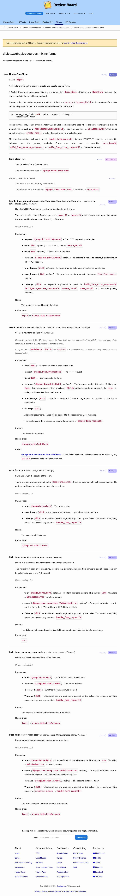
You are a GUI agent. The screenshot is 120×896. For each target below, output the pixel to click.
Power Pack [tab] (34, 22)
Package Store (62, 872)
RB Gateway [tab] (70, 22)
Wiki (75, 867)
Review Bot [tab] (48, 22)
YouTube (98, 877)
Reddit (98, 858)
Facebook (99, 872)
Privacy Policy (55, 891)
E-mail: (35, 837)
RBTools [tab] (22, 22)
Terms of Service (40, 891)
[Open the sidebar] (3, 28)
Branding (82, 891)
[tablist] (60, 20)
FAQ (37, 853)
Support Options (21, 877)
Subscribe (81, 837)
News (17, 853)
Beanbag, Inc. (62, 886)
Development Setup (81, 863)
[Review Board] (60, 5)
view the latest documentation (76, 43)
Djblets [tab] (59, 22)
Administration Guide (44, 867)
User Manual (41, 858)
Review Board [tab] (9, 22)
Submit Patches (79, 858)
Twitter (97, 863)
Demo (17, 858)
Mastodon (99, 867)
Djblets (59, 863)
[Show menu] (17, 28)
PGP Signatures (63, 877)
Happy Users (20, 872)
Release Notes (42, 877)
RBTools (39, 863)
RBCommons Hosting (23, 863)
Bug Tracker (78, 853)
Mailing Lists (100, 853)
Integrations (19, 867)
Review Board (62, 853)
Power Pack (41, 872)
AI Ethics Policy (70, 891)
